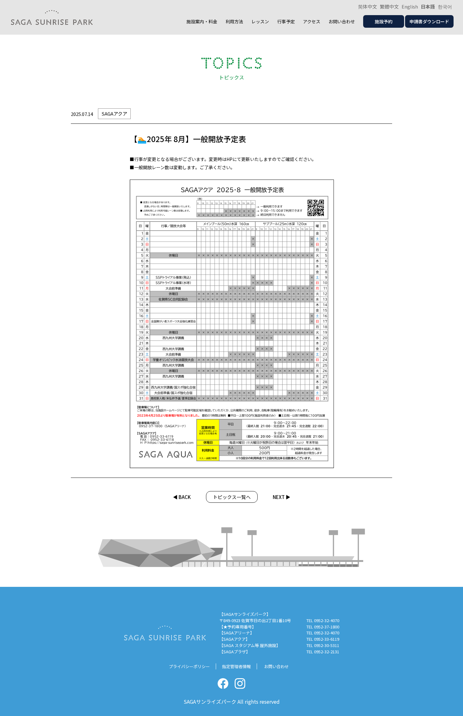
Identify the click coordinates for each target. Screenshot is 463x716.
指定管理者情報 (236, 666)
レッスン (260, 21)
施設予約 (383, 21)
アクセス (311, 21)
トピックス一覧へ (232, 497)
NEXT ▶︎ (281, 497)
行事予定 (286, 21)
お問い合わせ (342, 21)
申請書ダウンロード (429, 21)
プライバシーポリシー (189, 666)
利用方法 (234, 21)
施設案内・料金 (201, 21)
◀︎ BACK (182, 497)
